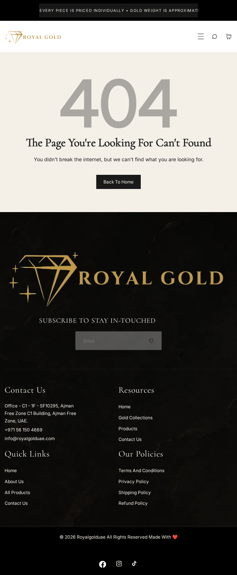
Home (124, 406)
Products (127, 428)
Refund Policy (133, 503)
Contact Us (130, 439)
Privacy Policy (133, 481)
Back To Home (118, 182)
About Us (14, 481)
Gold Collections (135, 417)
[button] (201, 36)
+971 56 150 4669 (23, 430)
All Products (17, 492)
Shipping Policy (134, 492)
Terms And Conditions (141, 470)
